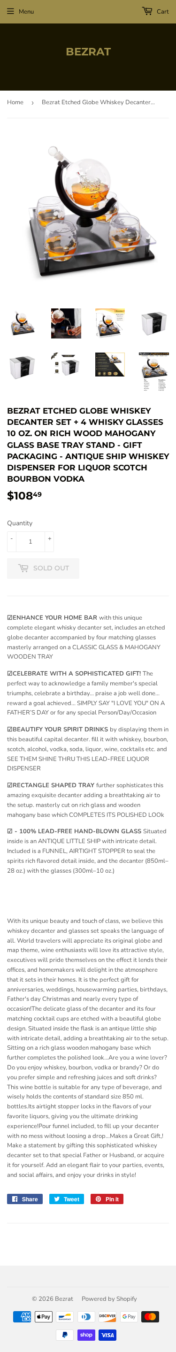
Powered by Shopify (109, 1299)
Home (15, 102)
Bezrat (88, 51)
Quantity (19, 523)
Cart (162, 12)
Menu (26, 12)
